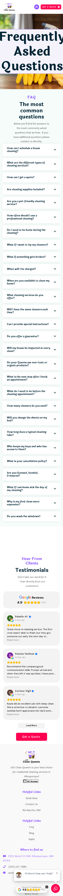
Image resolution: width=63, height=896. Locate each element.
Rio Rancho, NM (32, 810)
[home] (10, 7)
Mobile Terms (31, 894)
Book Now (31, 798)
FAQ (31, 827)
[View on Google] (10, 618)
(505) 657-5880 (17, 867)
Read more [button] (13, 639)
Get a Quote (51, 6)
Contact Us (31, 804)
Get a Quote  (31, 737)
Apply (31, 839)
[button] (36, 6)
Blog (31, 833)
